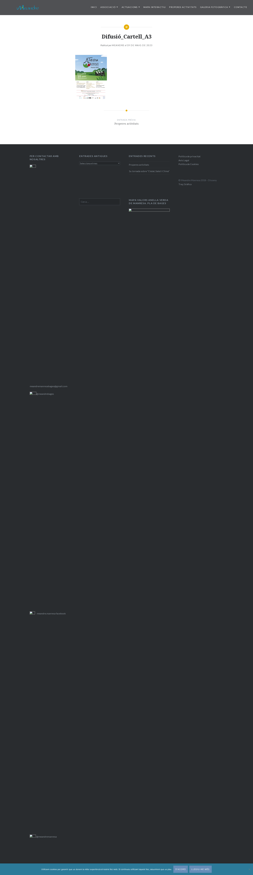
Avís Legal (183, 160)
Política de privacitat (189, 156)
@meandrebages (45, 393)
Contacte (240, 7)
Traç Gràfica (185, 184)
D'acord (180, 869)
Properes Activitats (183, 7)
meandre (118, 45)
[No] (249, 869)
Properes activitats (139, 164)
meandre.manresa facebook (51, 613)
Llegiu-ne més (200, 869)
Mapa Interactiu (154, 7)
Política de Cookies (188, 164)
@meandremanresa (46, 836)
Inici (94, 7)
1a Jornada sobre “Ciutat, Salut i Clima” (149, 171)
